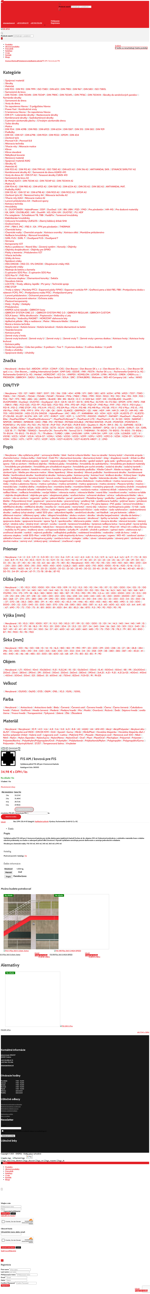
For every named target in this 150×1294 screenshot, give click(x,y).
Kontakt (8, 55)
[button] (118, 46)
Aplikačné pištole (35, 61)
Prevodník (9, 49)
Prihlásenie (9, 13)
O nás (7, 53)
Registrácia (9, 15)
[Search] (60, 9)
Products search (65, 7)
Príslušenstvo (23, 61)
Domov (8, 61)
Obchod (14, 61)
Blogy (7, 57)
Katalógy (8, 51)
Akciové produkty (12, 47)
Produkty (9, 44)
